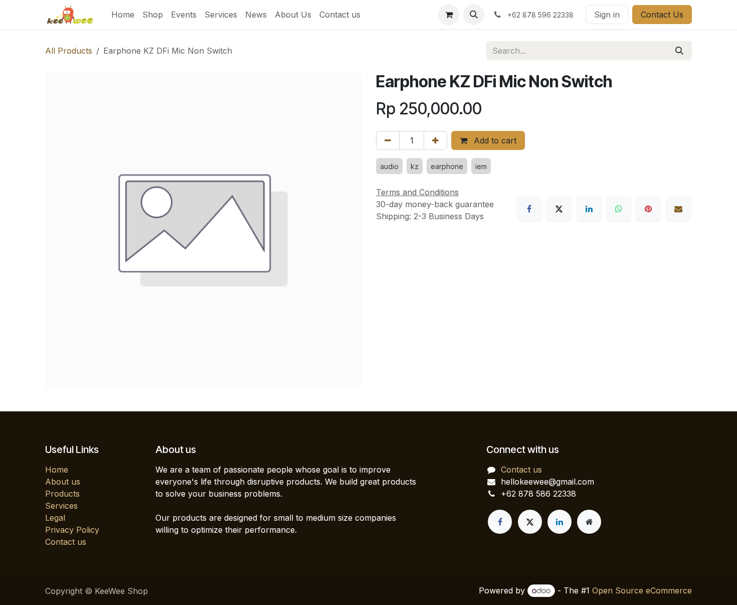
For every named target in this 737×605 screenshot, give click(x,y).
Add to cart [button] (493, 140)
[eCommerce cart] (448, 14)
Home (56, 470)
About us (62, 482)
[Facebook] (529, 209)
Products (62, 494)
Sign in (607, 15)
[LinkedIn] (589, 209)
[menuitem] (122, 15)
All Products (68, 51)
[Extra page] (589, 522)
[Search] (679, 50)
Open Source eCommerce (642, 590)
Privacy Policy (72, 530)
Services (61, 506)
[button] (473, 14)
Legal (55, 518)
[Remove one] (388, 140)
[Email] (678, 209)
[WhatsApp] (619, 209)
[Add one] (435, 140)
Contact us (65, 542)
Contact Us (662, 15)
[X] (559, 209)
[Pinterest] (648, 209)
